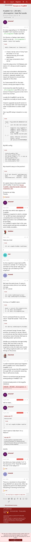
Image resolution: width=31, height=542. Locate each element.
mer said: (6, 437)
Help (4, 512)
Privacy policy (22, 511)
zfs (13, 17)
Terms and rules (14, 511)
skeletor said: (7, 416)
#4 (27, 260)
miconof (6, 15)
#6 (27, 361)
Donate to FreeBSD (20, 6)
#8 (27, 412)
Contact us (6, 511)
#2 (27, 207)
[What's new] (23, 1)
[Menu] (5, 2)
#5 (27, 280)
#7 (27, 400)
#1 (27, 27)
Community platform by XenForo (13, 516)
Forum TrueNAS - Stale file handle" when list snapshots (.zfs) (14, 186)
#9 (27, 459)
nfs (19, 15)
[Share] (25, 27)
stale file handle (7, 17)
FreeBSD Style (8, 509)
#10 (27, 479)
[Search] (26, 1)
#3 (27, 237)
